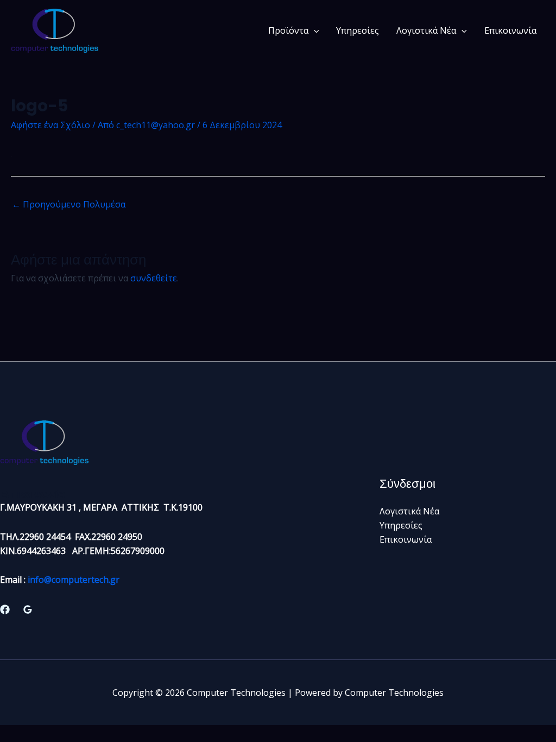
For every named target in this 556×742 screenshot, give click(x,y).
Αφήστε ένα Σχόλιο (50, 125)
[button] (313, 30)
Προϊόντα (288, 30)
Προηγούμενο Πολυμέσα (68, 204)
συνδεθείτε (153, 278)
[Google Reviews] (28, 609)
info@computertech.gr (73, 580)
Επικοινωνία (510, 30)
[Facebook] (5, 609)
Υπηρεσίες (357, 30)
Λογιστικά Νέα (426, 30)
